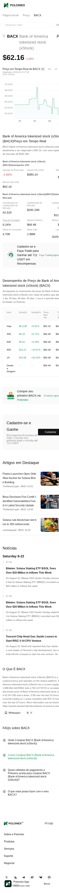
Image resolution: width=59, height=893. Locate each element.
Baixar (47, 883)
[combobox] (27, 25)
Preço (26, 15)
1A (56, 69)
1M (49, 69)
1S (42, 69)
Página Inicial (11, 15)
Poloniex (14, 5)
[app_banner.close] (54, 880)
